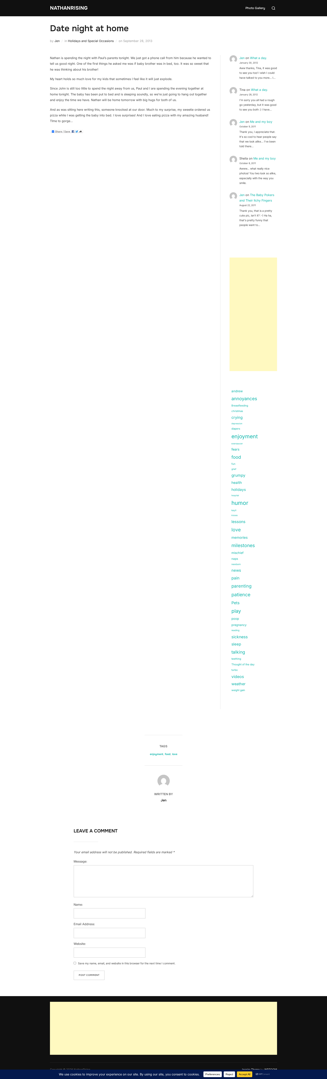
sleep (236, 644)
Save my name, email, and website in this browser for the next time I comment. (126, 963)
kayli (233, 510)
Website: (80, 944)
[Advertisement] (253, 314)
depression (236, 423)
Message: (80, 861)
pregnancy (239, 625)
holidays (238, 489)
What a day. (258, 58)
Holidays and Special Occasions (91, 41)
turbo (234, 669)
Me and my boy (261, 122)
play (236, 611)
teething (236, 658)
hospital (235, 495)
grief (233, 469)
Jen (57, 41)
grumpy (238, 475)
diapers (235, 428)
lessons (238, 521)
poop (235, 618)
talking (238, 652)
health (236, 482)
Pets (235, 602)
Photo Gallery (255, 8)
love (236, 529)
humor (239, 503)
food (236, 457)
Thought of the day (243, 664)
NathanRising (69, 8)
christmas (237, 411)
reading (235, 630)
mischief (237, 553)
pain (235, 578)
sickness (239, 636)
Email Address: (84, 924)
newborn (236, 564)
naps (234, 559)
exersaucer (237, 443)
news (236, 570)
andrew (237, 391)
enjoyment (244, 436)
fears (235, 449)
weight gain (238, 690)
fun (233, 463)
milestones (243, 545)
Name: (78, 904)
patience (240, 594)
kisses (234, 515)
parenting (241, 586)
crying (237, 417)
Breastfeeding (239, 405)
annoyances (244, 398)
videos (237, 676)
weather (238, 684)
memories (239, 537)
